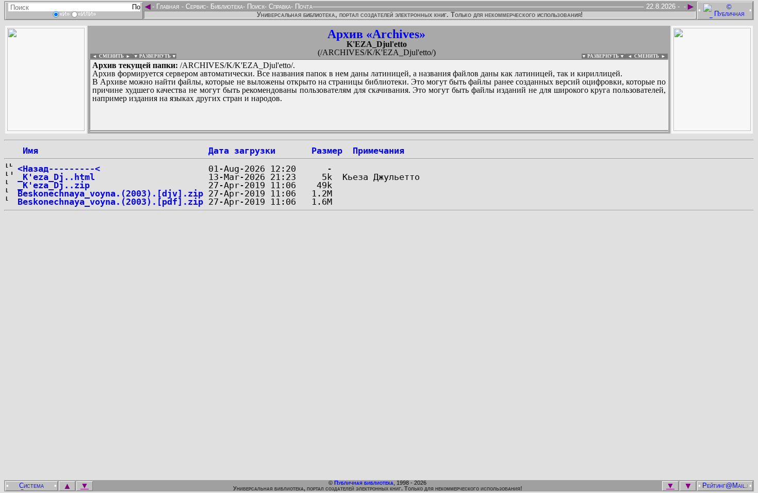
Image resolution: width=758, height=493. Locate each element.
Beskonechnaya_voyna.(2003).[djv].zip (110, 193)
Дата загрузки (241, 150)
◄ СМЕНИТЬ (107, 56)
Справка (279, 6)
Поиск (255, 6)
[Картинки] (712, 128)
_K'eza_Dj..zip (54, 185)
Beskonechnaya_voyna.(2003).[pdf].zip (110, 201)
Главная (168, 6)
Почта (302, 6)
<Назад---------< (59, 168)
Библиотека (225, 6)
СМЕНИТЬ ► (651, 56)
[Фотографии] (46, 128)
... (340, 131)
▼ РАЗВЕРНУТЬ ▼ (155, 56)
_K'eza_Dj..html (56, 177)
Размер (326, 150)
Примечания (378, 150)
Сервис (195, 6)
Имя (28, 150)
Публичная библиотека (363, 483)
